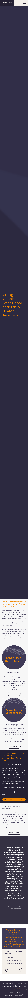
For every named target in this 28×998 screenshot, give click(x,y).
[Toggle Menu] (24, 3)
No (18, 992)
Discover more (14, 694)
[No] (26, 990)
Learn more (10, 969)
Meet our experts (14, 832)
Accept (12, 992)
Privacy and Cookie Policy (14, 995)
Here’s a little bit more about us (14, 799)
